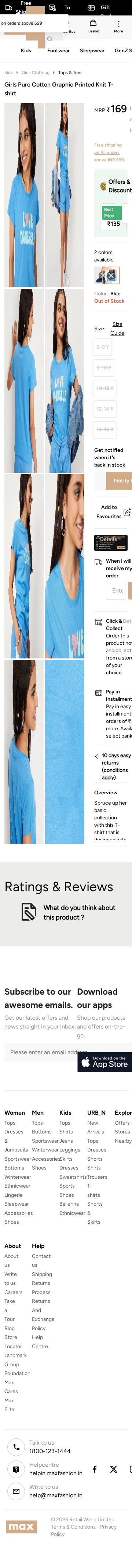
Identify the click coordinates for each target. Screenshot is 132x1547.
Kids (8, 72)
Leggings (69, 1150)
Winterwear (17, 1177)
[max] (23, 1527)
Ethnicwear (17, 1186)
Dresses (68, 1168)
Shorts (95, 1159)
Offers (122, 1123)
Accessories (18, 1213)
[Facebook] (94, 1469)
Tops (9, 1123)
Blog (9, 1328)
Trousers (97, 1177)
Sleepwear (16, 1204)
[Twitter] (114, 1469)
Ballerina (69, 1204)
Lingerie (13, 1195)
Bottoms (14, 1168)
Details (108, 539)
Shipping (42, 1274)
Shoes (11, 1222)
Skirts (66, 1159)
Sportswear (17, 1159)
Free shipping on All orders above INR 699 (109, 152)
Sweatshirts (73, 1177)
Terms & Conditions (73, 1527)
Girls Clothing (36, 72)
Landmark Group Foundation (17, 1364)
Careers (13, 1292)
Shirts (66, 1132)
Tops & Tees (70, 72)
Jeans (66, 1141)
